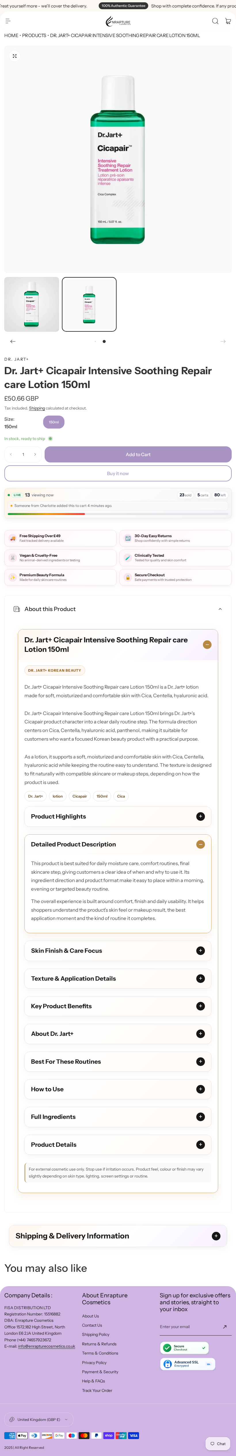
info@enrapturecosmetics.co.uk (46, 1346)
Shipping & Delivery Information (72, 1235)
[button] (8, 21)
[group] (118, 159)
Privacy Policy (94, 1362)
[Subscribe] (225, 1327)
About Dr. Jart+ (52, 1033)
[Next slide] (223, 341)
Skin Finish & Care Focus (66, 950)
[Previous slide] (13, 341)
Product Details (54, 1144)
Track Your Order (97, 1390)
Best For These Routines (66, 1061)
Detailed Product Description (73, 844)
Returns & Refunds (99, 1343)
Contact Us (92, 1325)
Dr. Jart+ (16, 359)
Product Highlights (58, 816)
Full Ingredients (53, 1116)
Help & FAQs (93, 1381)
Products (34, 35)
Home (11, 35)
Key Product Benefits (61, 1006)
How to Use (47, 1089)
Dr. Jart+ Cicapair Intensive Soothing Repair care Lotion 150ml (106, 644)
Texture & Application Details (73, 978)
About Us (90, 1316)
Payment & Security (100, 1371)
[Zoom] (14, 56)
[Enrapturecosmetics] (118, 21)
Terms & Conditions (100, 1353)
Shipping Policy (95, 1334)
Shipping (37, 408)
